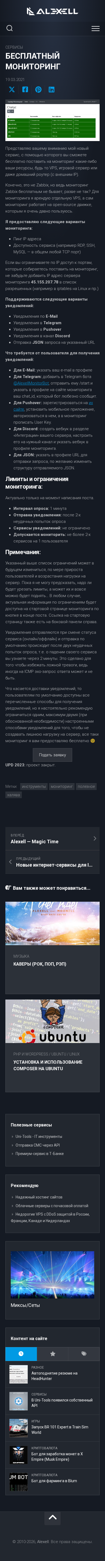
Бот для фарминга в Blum (54, 1481)
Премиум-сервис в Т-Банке (40, 1153)
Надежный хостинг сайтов (39, 1197)
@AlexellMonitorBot (31, 383)
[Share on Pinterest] (38, 89)
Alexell (43, 1541)
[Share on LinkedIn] (51, 89)
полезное (86, 786)
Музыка (21, 956)
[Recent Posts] (21, 1354)
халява (13, 795)
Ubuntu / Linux (65, 1054)
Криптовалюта (44, 1448)
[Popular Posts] (52, 1354)
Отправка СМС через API (38, 1145)
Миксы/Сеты (25, 1305)
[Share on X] (11, 89)
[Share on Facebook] (25, 89)
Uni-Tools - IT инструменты (39, 1136)
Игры (36, 1421)
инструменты (34, 786)
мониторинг (62, 786)
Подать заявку (52, 755)
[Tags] (84, 1354)
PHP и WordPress (30, 1054)
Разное (38, 1367)
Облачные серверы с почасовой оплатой (52, 1206)
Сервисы (14, 47)
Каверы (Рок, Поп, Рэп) (39, 964)
